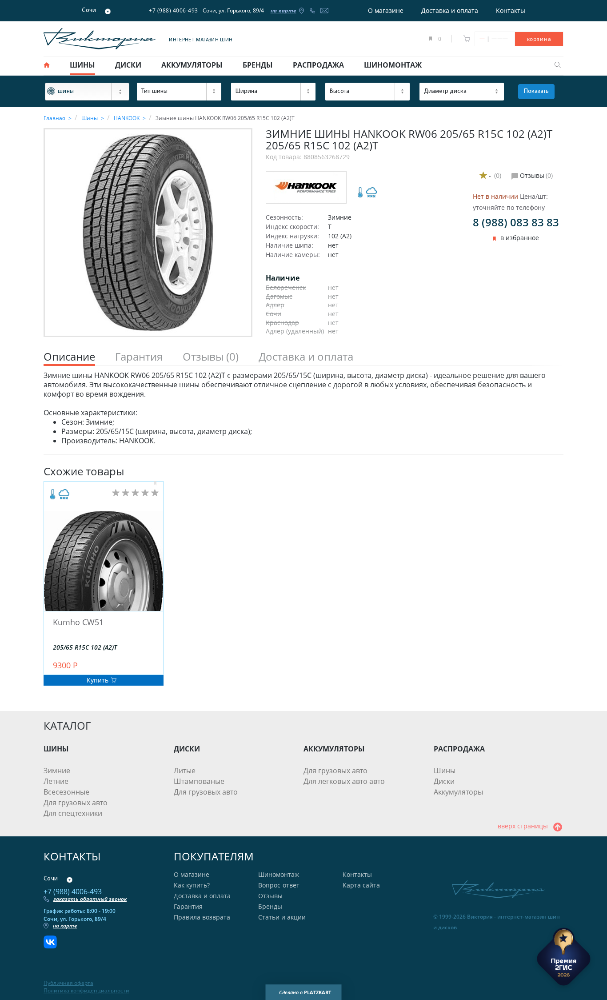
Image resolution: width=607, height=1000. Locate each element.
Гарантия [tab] (139, 356)
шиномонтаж (393, 65)
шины (82, 65)
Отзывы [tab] (211, 356)
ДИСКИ (187, 749)
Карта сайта (361, 885)
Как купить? (192, 885)
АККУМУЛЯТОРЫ (334, 749)
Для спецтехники (73, 813)
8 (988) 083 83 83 (516, 222)
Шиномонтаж (278, 874)
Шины (444, 770)
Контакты (510, 10)
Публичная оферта (68, 983)
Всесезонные (66, 792)
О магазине (385, 10)
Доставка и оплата (449, 10)
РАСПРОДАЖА (459, 749)
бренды (258, 65)
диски (128, 65)
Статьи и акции (282, 917)
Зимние (57, 770)
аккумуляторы (192, 65)
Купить (98, 680)
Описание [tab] (69, 356)
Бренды (270, 906)
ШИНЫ (56, 749)
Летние (56, 781)
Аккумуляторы (458, 792)
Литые (185, 770)
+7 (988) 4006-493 (173, 10)
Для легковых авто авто (344, 781)
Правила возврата (202, 917)
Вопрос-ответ (279, 885)
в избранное (519, 238)
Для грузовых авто (76, 802)
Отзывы (270, 896)
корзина (539, 39)
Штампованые (199, 781)
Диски (444, 781)
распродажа (318, 65)
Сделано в (305, 992)
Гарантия (188, 906)
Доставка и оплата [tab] (306, 356)
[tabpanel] (303, 408)
